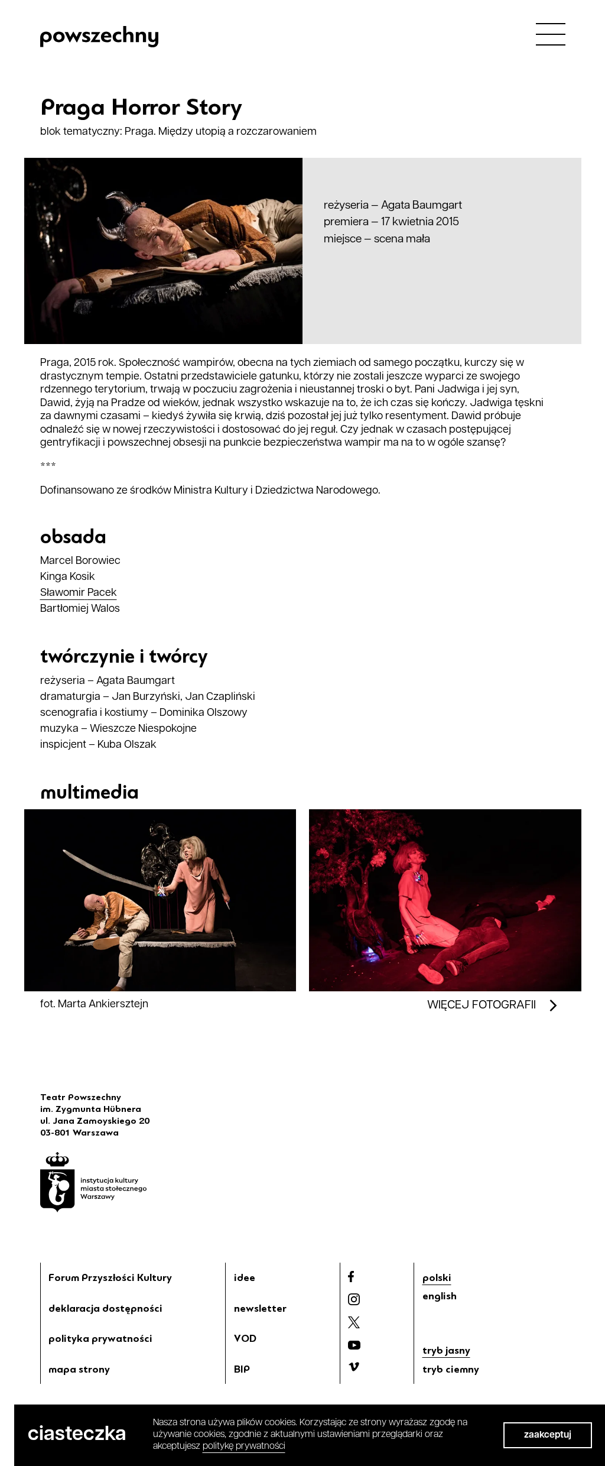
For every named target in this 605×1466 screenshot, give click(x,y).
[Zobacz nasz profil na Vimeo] (354, 1367)
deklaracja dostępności (105, 1308)
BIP (242, 1369)
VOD (245, 1338)
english (439, 1295)
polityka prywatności (100, 1338)
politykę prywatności (244, 1446)
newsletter (260, 1308)
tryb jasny (446, 1350)
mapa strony (79, 1369)
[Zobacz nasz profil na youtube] (354, 1345)
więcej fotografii (481, 1005)
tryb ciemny (450, 1369)
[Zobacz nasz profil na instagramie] (354, 1299)
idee (244, 1277)
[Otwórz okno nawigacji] (550, 33)
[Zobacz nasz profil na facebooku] (351, 1276)
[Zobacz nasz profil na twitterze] (354, 1322)
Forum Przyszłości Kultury (110, 1277)
